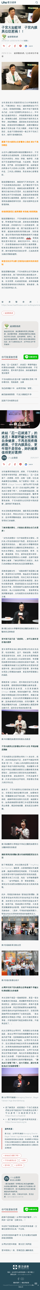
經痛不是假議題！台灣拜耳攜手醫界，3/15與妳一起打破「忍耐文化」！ (19, 1218)
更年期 (7, 1165)
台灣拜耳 (19, 1165)
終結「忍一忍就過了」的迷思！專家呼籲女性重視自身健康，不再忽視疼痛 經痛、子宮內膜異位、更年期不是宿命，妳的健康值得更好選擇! (20, 368)
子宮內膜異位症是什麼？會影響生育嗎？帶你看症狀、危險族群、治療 (19, 380)
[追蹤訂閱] (26, 46)
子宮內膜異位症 (10, 1160)
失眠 (29, 238)
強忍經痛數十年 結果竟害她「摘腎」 (17, 388)
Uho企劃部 (13, 457)
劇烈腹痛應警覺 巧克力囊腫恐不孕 (16, 394)
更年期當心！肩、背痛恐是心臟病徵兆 (17, 1250)
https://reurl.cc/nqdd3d (15, 1115)
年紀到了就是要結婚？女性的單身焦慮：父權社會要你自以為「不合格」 (19, 1227)
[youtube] (22, 1279)
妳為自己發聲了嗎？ (12, 1155)
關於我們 (16, 1283)
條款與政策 (25, 1283)
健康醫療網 (13, 36)
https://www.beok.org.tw (16, 1122)
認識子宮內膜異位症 (10, 400)
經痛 (24, 1160)
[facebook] (18, 1280)
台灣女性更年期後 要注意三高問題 (16, 1244)
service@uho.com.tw (24, 1274)
